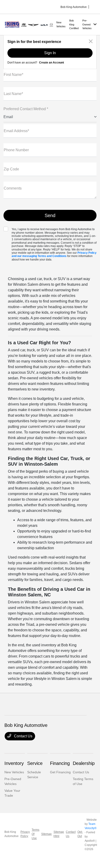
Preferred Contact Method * (25, 109)
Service (35, 763)
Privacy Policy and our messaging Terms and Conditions (54, 254)
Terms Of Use (35, 834)
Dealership (84, 763)
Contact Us (22, 736)
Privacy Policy (25, 834)
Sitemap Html (58, 834)
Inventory (14, 763)
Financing (60, 763)
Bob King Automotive (11, 834)
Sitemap (46, 834)
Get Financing (60, 772)
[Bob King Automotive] (29, 24)
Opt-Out (80, 834)
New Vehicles (14, 772)
